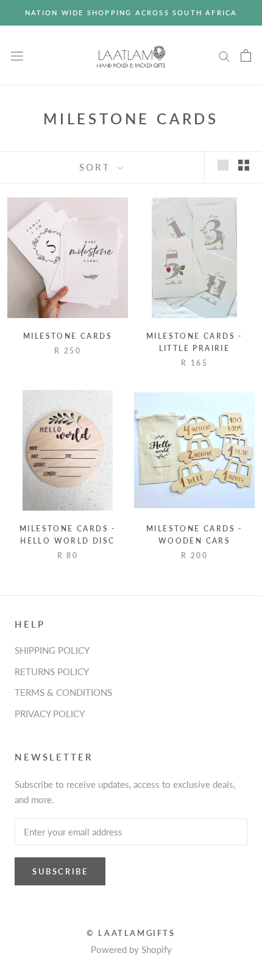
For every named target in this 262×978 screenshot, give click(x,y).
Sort (97, 166)
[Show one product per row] (223, 165)
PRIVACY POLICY (50, 713)
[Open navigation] (17, 55)
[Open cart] (246, 55)
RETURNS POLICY (52, 671)
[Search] (224, 55)
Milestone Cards (67, 336)
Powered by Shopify (131, 949)
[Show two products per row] (243, 165)
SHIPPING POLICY (52, 650)
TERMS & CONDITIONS (63, 692)
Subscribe (60, 871)
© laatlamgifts (131, 933)
